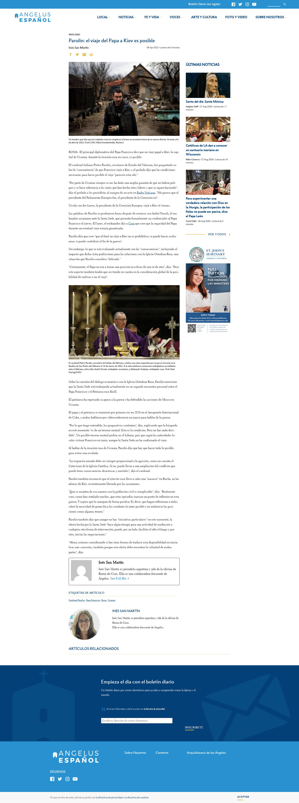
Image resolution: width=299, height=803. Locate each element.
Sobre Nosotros (270, 17)
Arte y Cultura (204, 17)
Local (102, 17)
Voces (175, 17)
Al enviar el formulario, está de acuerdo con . (136, 709)
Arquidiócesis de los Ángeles (206, 752)
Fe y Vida (151, 17)
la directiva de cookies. (137, 797)
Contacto (162, 752)
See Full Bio (118, 578)
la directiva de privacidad (109, 797)
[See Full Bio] (128, 578)
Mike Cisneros (193, 159)
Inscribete (194, 727)
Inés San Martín (79, 47)
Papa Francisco (93, 600)
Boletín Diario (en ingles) (204, 4)
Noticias (126, 17)
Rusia (103, 600)
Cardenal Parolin (77, 600)
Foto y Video (236, 17)
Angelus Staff (192, 106)
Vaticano (74, 34)
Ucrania (111, 600)
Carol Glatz (191, 221)
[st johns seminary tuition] (208, 333)
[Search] (285, 4)
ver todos (217, 234)
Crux (131, 223)
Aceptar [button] (243, 796)
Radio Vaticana (146, 192)
